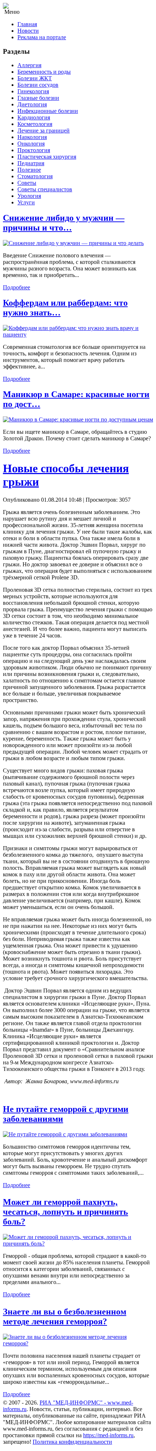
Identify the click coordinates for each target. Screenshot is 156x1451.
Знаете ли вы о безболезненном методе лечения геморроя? (64, 1316)
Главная (27, 24)
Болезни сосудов (37, 85)
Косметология (34, 124)
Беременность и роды (44, 72)
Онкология (31, 143)
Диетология (32, 104)
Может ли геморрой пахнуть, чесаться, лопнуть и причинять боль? (65, 1211)
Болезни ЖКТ (34, 78)
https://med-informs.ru (108, 1435)
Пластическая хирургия (46, 157)
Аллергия (29, 65)
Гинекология (33, 91)
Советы (26, 183)
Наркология (32, 137)
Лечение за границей (43, 130)
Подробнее (16, 287)
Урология (29, 196)
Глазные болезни (38, 98)
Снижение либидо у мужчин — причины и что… (63, 222)
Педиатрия (30, 163)
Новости (28, 31)
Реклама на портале (41, 37)
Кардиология (33, 117)
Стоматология (35, 176)
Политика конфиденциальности (72, 1442)
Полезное (29, 170)
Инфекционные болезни (47, 111)
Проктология (33, 150)
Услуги (26, 202)
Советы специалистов (44, 189)
